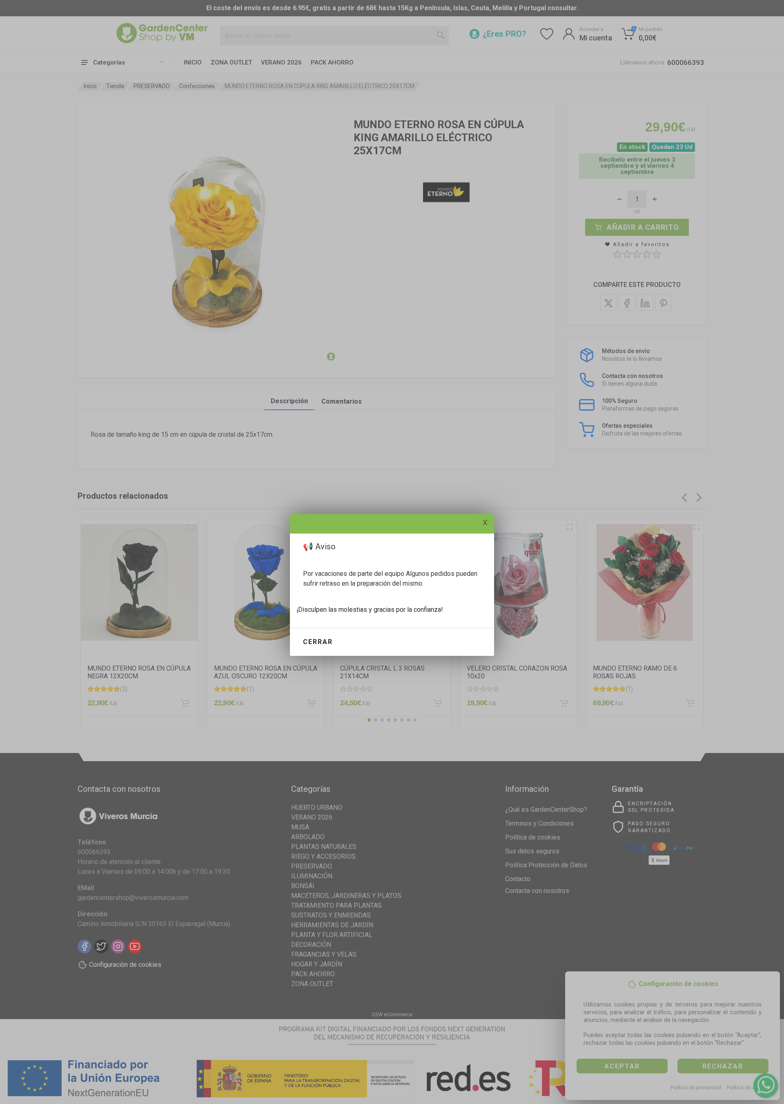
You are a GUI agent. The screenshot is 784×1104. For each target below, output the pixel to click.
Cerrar (318, 642)
